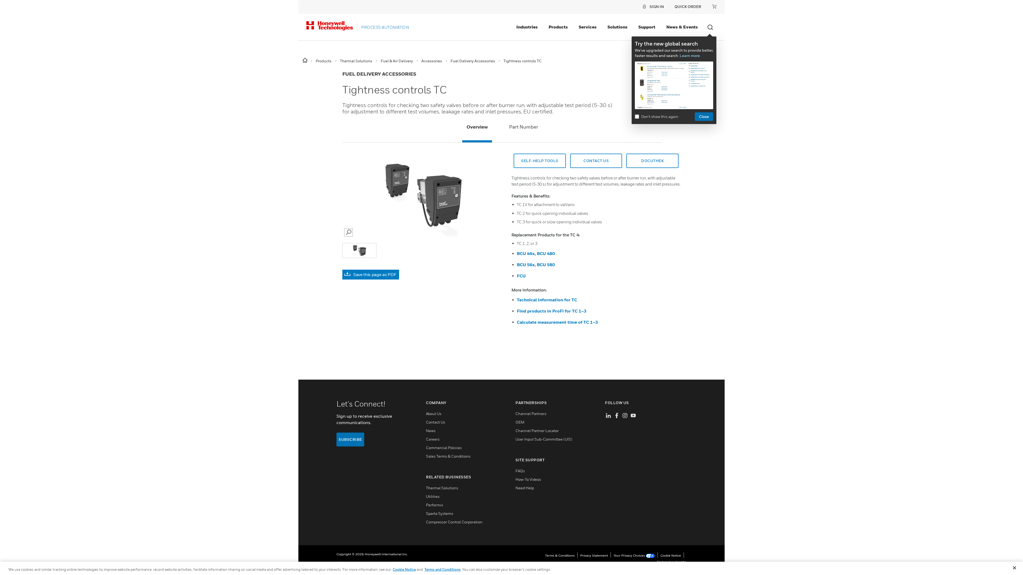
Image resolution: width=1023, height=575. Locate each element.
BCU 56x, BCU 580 (536, 264)
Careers (433, 439)
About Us (433, 413)
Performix (434, 505)
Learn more (690, 55)
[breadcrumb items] (305, 60)
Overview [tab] (477, 127)
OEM (519, 422)
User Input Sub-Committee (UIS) (543, 439)
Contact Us (596, 160)
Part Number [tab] (523, 127)
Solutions (617, 27)
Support (646, 27)
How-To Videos (528, 479)
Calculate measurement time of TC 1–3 (557, 322)
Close (704, 116)
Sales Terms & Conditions (448, 456)
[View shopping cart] (714, 6)
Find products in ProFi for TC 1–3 (551, 311)
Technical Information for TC (547, 299)
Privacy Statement (594, 555)
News (431, 430)
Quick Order (688, 6)
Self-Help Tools (539, 160)
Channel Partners (530, 413)
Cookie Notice (670, 555)
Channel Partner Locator (537, 430)
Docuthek (652, 160)
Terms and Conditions (442, 569)
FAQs (520, 471)
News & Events (682, 27)
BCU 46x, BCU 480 (536, 253)
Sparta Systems (439, 513)
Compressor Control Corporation (454, 522)
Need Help (524, 488)
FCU (521, 275)
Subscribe (350, 439)
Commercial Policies (444, 447)
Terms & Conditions (560, 555)
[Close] (1014, 568)
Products (558, 27)
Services (587, 27)
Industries (527, 27)
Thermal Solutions (442, 488)
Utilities (433, 496)
